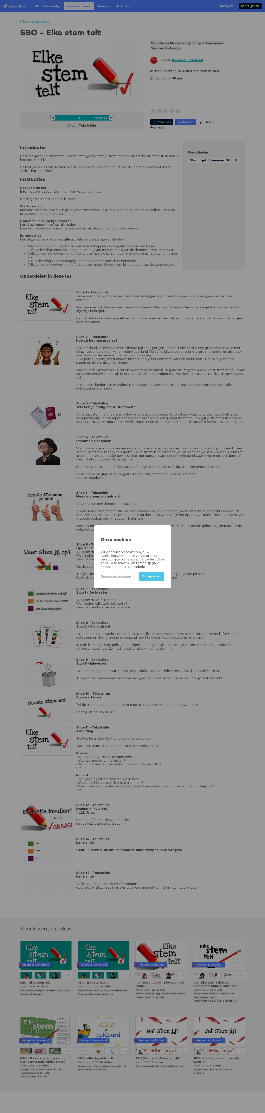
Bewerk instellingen (116, 576)
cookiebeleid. (138, 566)
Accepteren (152, 576)
